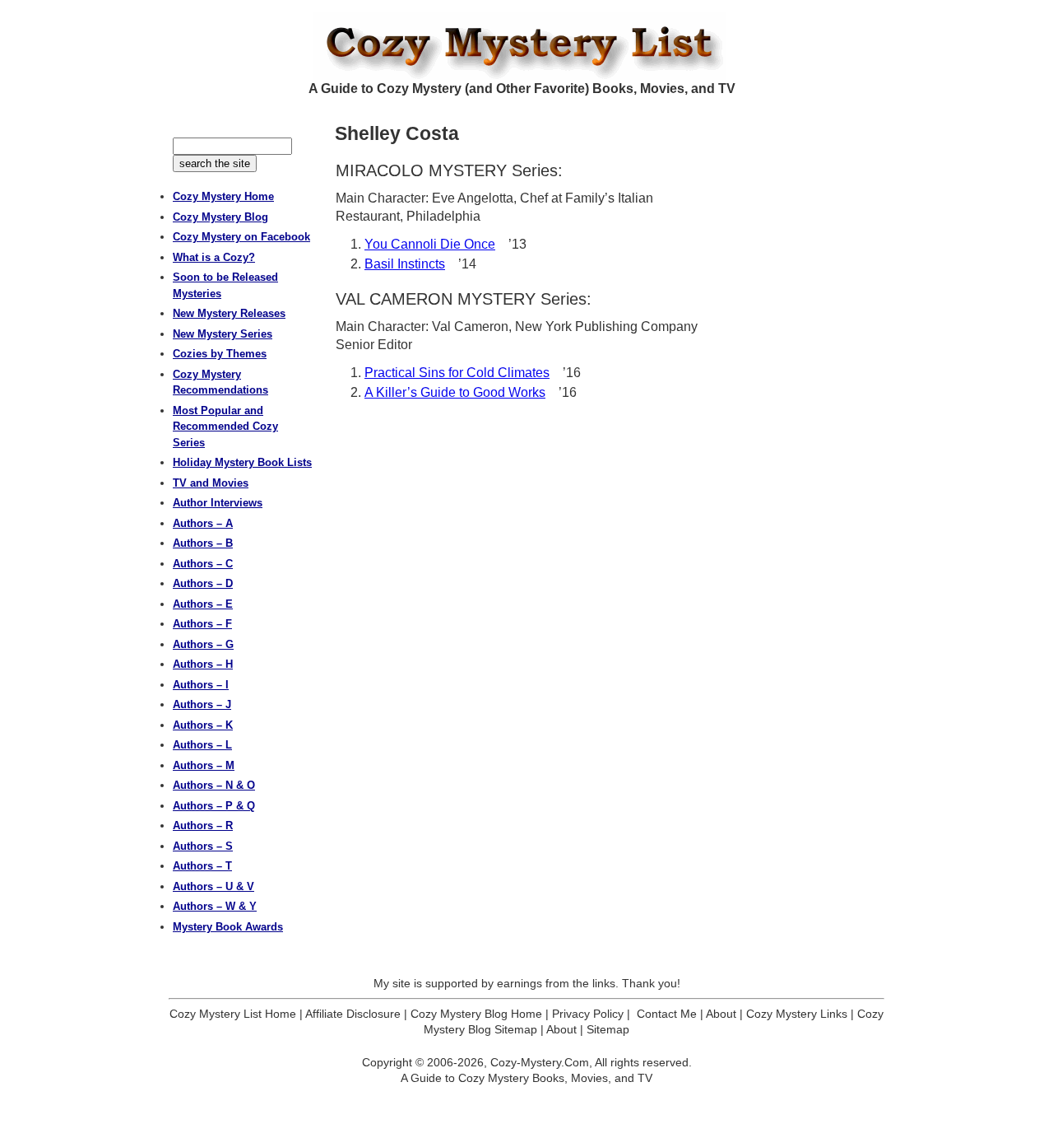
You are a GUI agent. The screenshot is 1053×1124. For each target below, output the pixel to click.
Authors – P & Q (214, 806)
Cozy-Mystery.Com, (541, 1062)
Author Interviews (217, 503)
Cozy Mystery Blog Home (476, 1013)
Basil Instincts (404, 264)
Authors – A (203, 523)
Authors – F (202, 624)
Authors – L (202, 745)
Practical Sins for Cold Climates (457, 373)
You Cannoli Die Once (429, 244)
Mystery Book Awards (228, 927)
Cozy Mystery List (526, 46)
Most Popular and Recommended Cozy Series (225, 426)
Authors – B (203, 543)
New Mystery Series (222, 334)
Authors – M (203, 765)
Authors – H (203, 664)
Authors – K (203, 725)
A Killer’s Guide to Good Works (454, 392)
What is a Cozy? (214, 257)
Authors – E (203, 604)
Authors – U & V (213, 886)
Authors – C (203, 563)
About (721, 1013)
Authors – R (203, 825)
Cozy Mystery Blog (220, 217)
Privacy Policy (588, 1013)
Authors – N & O (214, 785)
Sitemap (608, 1029)
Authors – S (203, 846)
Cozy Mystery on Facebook (241, 237)
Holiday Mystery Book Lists (242, 462)
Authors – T (202, 866)
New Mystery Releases (229, 313)
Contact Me (667, 1013)
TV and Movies (210, 483)
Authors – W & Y (215, 906)
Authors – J (202, 704)
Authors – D (203, 583)
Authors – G (203, 644)
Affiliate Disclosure (353, 1013)
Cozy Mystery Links (796, 1013)
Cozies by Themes (220, 353)
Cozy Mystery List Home (232, 1013)
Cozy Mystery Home (223, 196)
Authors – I (201, 685)
